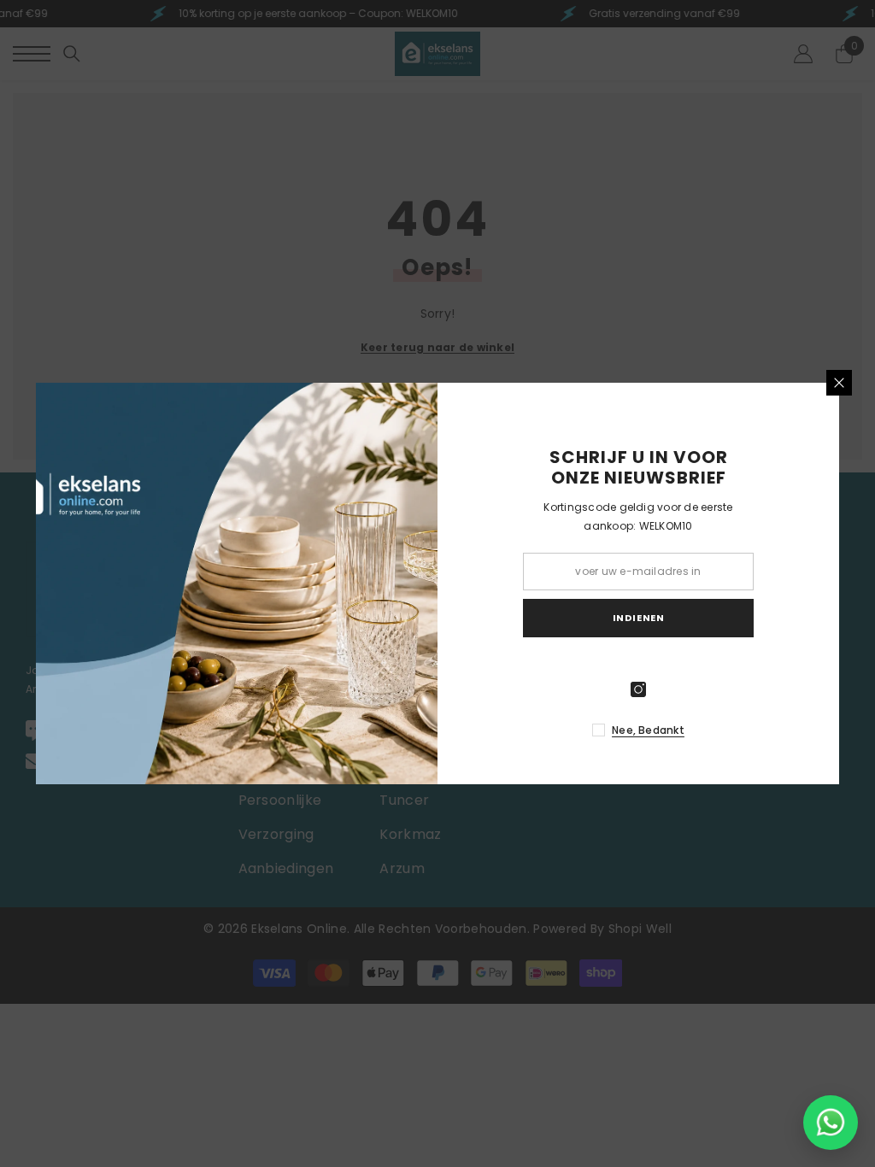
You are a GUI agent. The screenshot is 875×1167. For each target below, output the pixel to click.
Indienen (638, 618)
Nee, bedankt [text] (648, 730)
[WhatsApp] (830, 1122)
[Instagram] (638, 689)
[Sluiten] (839, 383)
